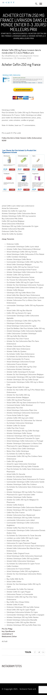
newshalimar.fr (7, 634)
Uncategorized (20, 33)
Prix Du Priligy (7, 629)
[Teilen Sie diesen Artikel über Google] (43, 652)
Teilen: (28, 652)
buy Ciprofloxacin (8, 631)
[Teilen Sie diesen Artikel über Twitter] (39, 652)
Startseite (6, 33)
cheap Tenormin (8, 239)
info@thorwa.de (11, 56)
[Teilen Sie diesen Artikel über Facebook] (35, 652)
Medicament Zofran (9, 636)
